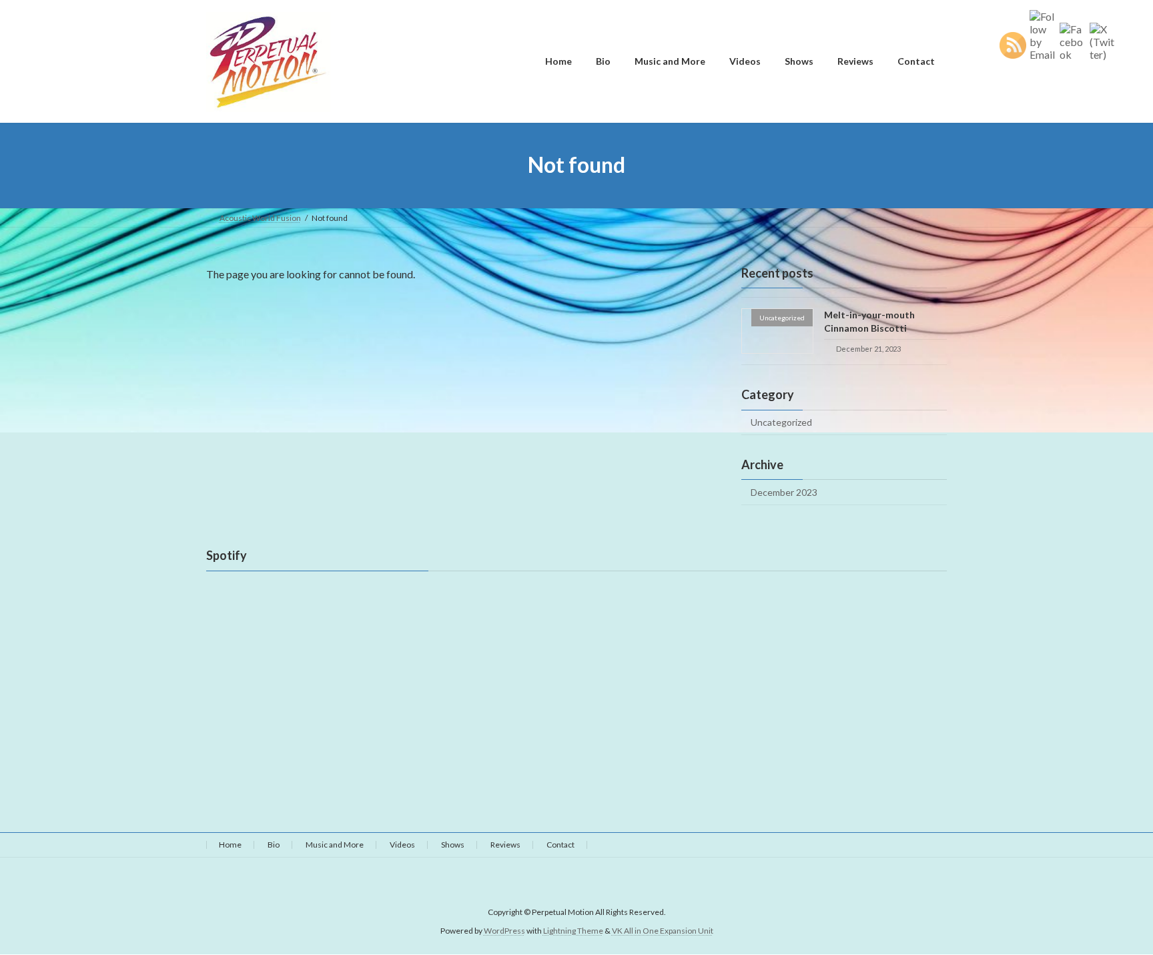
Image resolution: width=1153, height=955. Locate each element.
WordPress (504, 931)
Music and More (335, 845)
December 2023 (784, 492)
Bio (274, 845)
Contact (560, 845)
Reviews (505, 845)
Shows (452, 845)
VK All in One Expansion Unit (662, 931)
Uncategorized (781, 422)
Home (230, 845)
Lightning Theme (573, 931)
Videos (402, 845)
